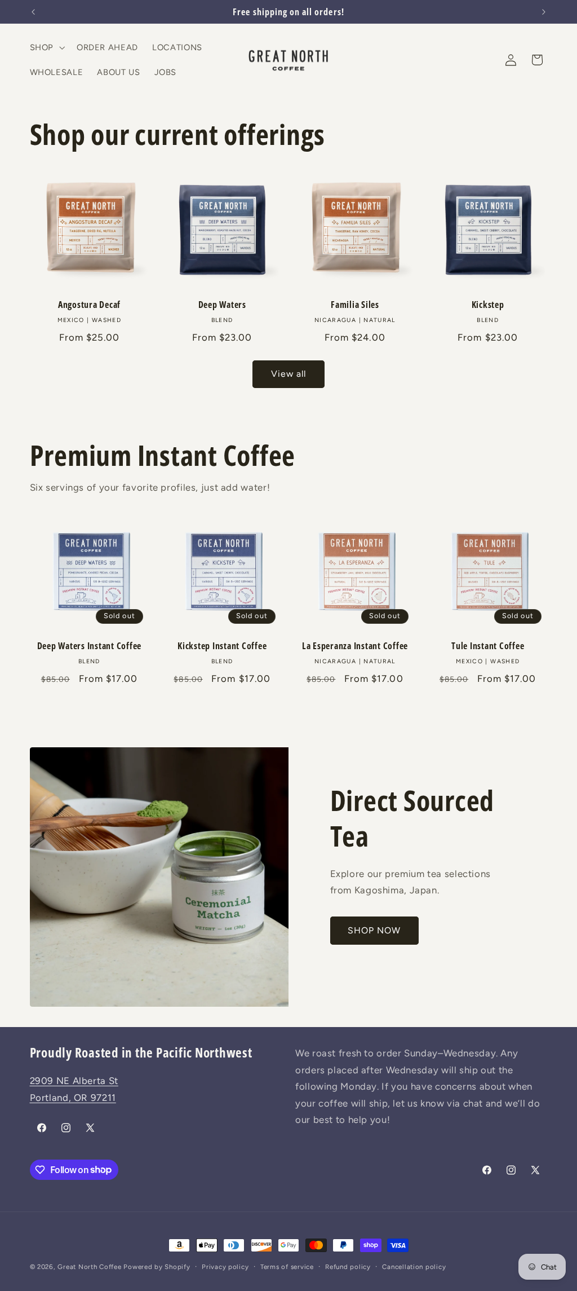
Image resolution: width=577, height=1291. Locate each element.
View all (288, 373)
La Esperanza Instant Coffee (355, 645)
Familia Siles (355, 304)
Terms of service (287, 1267)
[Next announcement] (543, 12)
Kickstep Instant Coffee (222, 645)
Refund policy (348, 1267)
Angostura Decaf (89, 304)
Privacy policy (225, 1267)
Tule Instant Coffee (487, 645)
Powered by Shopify (156, 1267)
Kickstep (488, 304)
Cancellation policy (414, 1267)
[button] (46, 47)
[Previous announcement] (33, 12)
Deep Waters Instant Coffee (89, 645)
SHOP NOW (374, 930)
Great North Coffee (89, 1267)
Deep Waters (222, 304)
